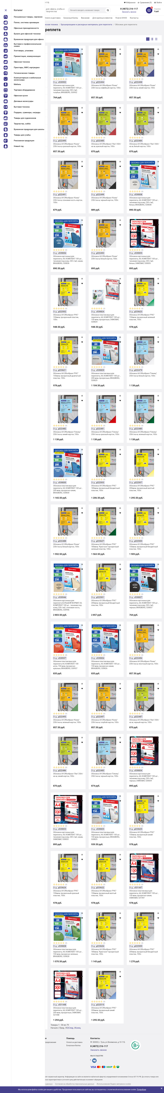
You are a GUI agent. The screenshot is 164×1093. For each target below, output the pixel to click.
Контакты (134, 18)
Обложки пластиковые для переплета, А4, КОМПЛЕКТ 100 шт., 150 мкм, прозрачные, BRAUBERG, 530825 (105, 835)
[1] (54, 79)
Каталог (18, 10)
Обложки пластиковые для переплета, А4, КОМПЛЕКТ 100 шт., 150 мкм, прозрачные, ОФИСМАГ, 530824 (105, 318)
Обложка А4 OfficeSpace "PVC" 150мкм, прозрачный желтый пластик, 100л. (103, 893)
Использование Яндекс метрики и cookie (114, 1084)
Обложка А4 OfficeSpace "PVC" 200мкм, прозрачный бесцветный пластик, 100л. (143, 951)
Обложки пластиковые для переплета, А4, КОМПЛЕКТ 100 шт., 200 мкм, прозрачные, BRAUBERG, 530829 (105, 376)
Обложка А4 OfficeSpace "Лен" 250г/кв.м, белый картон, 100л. (144, 145)
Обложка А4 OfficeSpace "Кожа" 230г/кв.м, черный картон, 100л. (105, 199)
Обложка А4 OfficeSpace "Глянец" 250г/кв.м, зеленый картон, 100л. (143, 433)
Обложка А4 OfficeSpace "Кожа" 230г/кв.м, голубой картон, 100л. (105, 721)
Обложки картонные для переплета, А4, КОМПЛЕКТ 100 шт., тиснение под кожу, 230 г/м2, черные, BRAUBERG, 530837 (143, 604)
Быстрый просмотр (68, 62)
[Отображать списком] (152, 39)
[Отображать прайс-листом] (156, 39)
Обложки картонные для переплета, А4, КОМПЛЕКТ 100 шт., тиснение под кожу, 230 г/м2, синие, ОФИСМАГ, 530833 (68, 835)
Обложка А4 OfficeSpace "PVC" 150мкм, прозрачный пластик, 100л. (66, 317)
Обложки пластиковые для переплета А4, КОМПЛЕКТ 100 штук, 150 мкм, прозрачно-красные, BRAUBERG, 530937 (65, 664)
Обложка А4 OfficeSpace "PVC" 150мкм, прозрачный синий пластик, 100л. (141, 834)
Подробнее (141, 1090)
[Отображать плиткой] (147, 39)
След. (71, 1028)
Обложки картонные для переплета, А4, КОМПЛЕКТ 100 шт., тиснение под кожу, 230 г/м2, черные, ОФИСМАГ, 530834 (143, 777)
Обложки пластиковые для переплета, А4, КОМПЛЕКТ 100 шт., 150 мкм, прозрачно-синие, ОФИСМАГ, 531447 (143, 894)
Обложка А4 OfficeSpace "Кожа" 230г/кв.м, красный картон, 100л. (67, 145)
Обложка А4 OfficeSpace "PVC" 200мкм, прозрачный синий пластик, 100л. (103, 1010)
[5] (63, 79)
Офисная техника (50, 24)
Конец (78, 1028)
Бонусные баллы (71, 18)
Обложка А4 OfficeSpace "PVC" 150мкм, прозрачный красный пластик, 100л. (66, 893)
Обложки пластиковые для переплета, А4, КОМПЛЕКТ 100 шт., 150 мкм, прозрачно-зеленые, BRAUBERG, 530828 (67, 952)
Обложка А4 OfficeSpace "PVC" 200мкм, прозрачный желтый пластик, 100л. (141, 488)
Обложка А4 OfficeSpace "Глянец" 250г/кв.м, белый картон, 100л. (143, 374)
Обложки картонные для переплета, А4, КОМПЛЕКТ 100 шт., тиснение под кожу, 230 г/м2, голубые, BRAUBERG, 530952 (67, 88)
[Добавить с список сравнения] (82, 49)
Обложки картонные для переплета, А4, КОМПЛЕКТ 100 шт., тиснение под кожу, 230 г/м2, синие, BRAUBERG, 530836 (68, 259)
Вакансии (85, 18)
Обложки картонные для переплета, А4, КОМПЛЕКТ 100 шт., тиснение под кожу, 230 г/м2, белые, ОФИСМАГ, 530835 (143, 259)
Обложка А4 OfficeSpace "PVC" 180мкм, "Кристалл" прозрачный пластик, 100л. (105, 951)
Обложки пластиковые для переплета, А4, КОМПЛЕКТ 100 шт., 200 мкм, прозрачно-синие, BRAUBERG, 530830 (67, 489)
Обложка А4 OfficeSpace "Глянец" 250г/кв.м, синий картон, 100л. (67, 433)
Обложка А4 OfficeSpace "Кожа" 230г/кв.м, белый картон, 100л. (104, 257)
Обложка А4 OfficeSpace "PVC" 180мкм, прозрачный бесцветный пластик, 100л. (105, 488)
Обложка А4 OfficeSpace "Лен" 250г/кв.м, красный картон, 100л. (106, 145)
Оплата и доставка (52, 18)
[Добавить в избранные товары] (82, 54)
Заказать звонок (129, 12)
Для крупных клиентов (102, 18)
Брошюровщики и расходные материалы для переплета (86, 24)
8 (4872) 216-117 (129, 8)
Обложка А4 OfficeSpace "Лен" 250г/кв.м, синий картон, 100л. (68, 775)
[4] (61, 79)
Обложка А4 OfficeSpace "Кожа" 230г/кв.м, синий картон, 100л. (142, 86)
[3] (59, 79)
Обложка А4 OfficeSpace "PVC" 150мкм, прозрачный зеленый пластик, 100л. (142, 317)
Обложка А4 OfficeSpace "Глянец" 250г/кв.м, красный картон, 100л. (105, 433)
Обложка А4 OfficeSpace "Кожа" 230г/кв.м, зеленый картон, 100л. (67, 721)
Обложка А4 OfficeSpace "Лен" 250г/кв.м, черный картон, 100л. (144, 721)
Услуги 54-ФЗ (121, 18)
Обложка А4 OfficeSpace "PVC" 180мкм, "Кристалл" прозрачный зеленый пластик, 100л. (105, 546)
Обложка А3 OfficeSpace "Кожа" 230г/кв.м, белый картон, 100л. (66, 545)
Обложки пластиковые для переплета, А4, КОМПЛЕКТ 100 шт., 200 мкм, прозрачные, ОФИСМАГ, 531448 (67, 1011)
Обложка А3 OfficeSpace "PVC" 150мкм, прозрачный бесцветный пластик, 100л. (143, 546)
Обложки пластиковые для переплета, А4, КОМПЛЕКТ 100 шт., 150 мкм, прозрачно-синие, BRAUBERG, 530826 (105, 664)
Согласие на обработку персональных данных (74, 1084)
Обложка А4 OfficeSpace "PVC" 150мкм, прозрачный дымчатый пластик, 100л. (67, 375)
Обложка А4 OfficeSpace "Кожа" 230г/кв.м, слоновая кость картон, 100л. (68, 200)
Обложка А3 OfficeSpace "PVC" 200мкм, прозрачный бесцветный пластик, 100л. (105, 602)
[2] (56, 79)
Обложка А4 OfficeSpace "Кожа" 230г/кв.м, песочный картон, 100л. (144, 662)
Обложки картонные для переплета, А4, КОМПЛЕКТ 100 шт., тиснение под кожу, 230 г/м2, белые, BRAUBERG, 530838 (143, 201)
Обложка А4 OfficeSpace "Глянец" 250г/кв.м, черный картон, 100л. (105, 775)
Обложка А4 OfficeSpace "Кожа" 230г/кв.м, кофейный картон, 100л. (106, 86)
